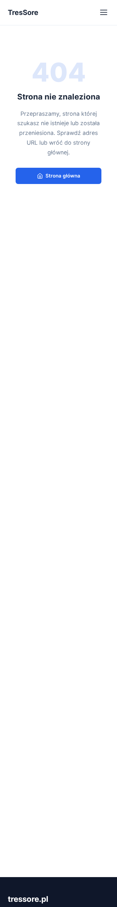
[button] (104, 12)
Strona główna (63, 176)
